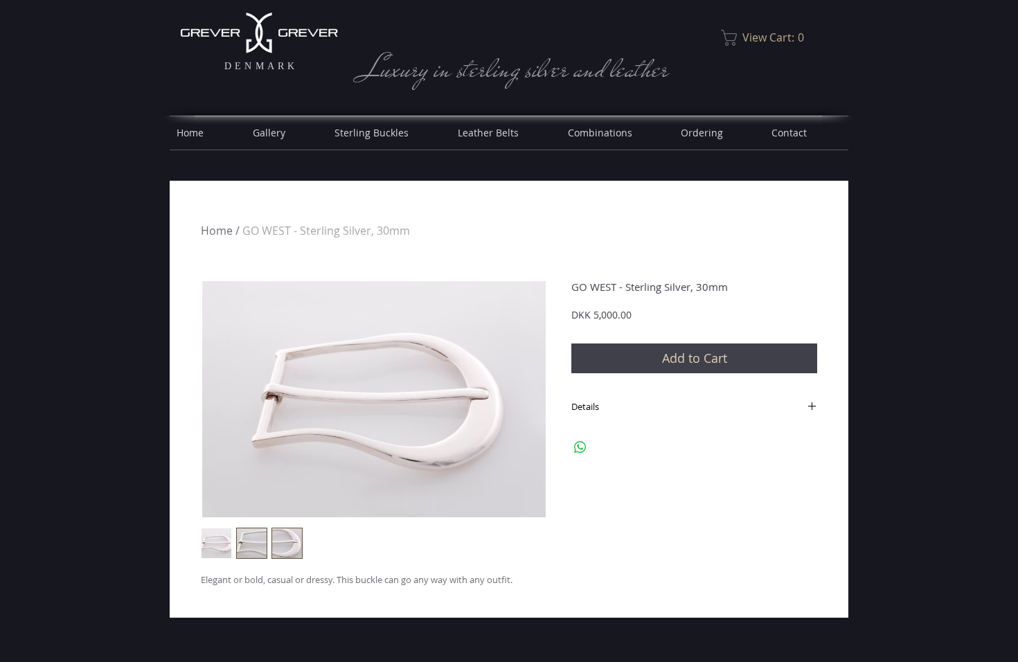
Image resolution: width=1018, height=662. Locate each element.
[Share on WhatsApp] (580, 447)
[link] (766, 38)
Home (217, 230)
